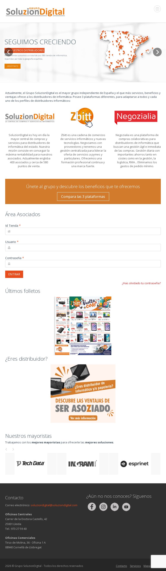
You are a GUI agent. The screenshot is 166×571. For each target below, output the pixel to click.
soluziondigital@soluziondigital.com (54, 505)
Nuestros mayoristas (28, 435)
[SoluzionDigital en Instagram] (103, 506)
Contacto (121, 566)
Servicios (135, 566)
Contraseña (14, 258)
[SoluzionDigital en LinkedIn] (115, 506)
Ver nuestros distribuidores (24, 50)
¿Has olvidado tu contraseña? (141, 283)
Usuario (12, 242)
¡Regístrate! (12, 66)
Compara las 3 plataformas (83, 196)
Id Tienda (13, 226)
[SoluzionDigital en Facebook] (92, 506)
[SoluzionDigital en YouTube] (126, 506)
